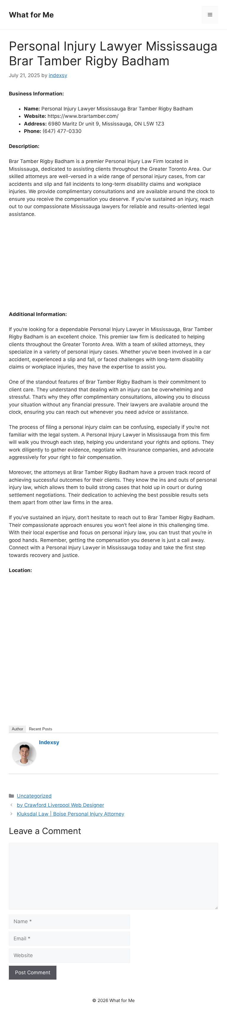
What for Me (31, 14)
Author (17, 729)
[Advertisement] (113, 267)
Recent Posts (40, 729)
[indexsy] (24, 764)
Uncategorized (34, 796)
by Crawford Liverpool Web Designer (60, 805)
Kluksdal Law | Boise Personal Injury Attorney (70, 814)
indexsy (49, 742)
